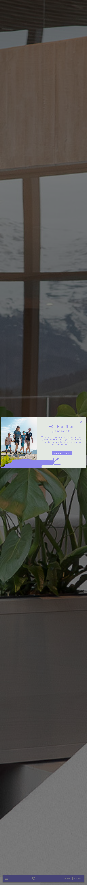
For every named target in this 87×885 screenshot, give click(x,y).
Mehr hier (61, 453)
